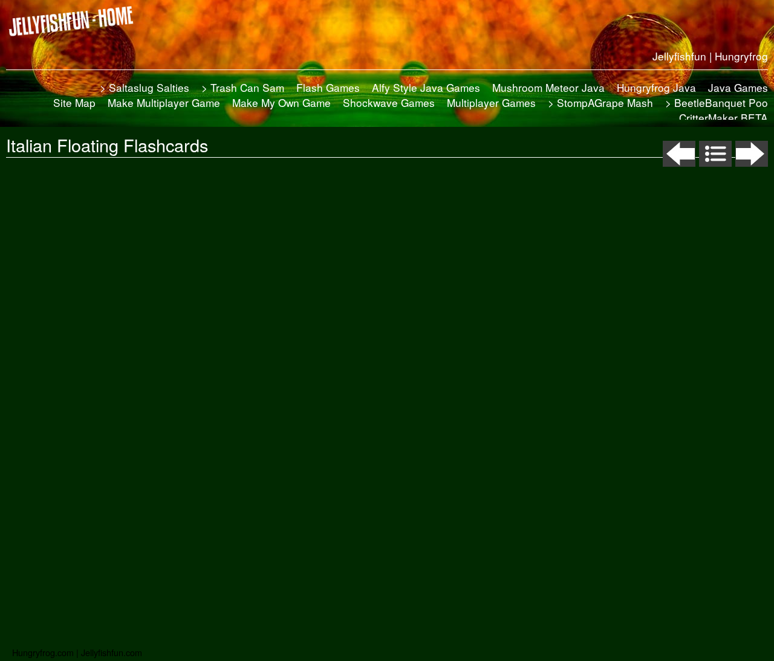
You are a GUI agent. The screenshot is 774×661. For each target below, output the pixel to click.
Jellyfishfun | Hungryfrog (710, 55)
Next (751, 154)
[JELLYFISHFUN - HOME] (75, 21)
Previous (679, 154)
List (715, 154)
